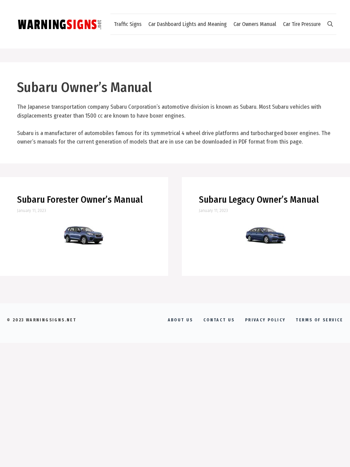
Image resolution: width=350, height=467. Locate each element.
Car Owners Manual (254, 24)
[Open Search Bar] (330, 24)
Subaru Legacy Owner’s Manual (259, 199)
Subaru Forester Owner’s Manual (80, 199)
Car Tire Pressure (302, 24)
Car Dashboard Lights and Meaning (187, 24)
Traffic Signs (128, 24)
